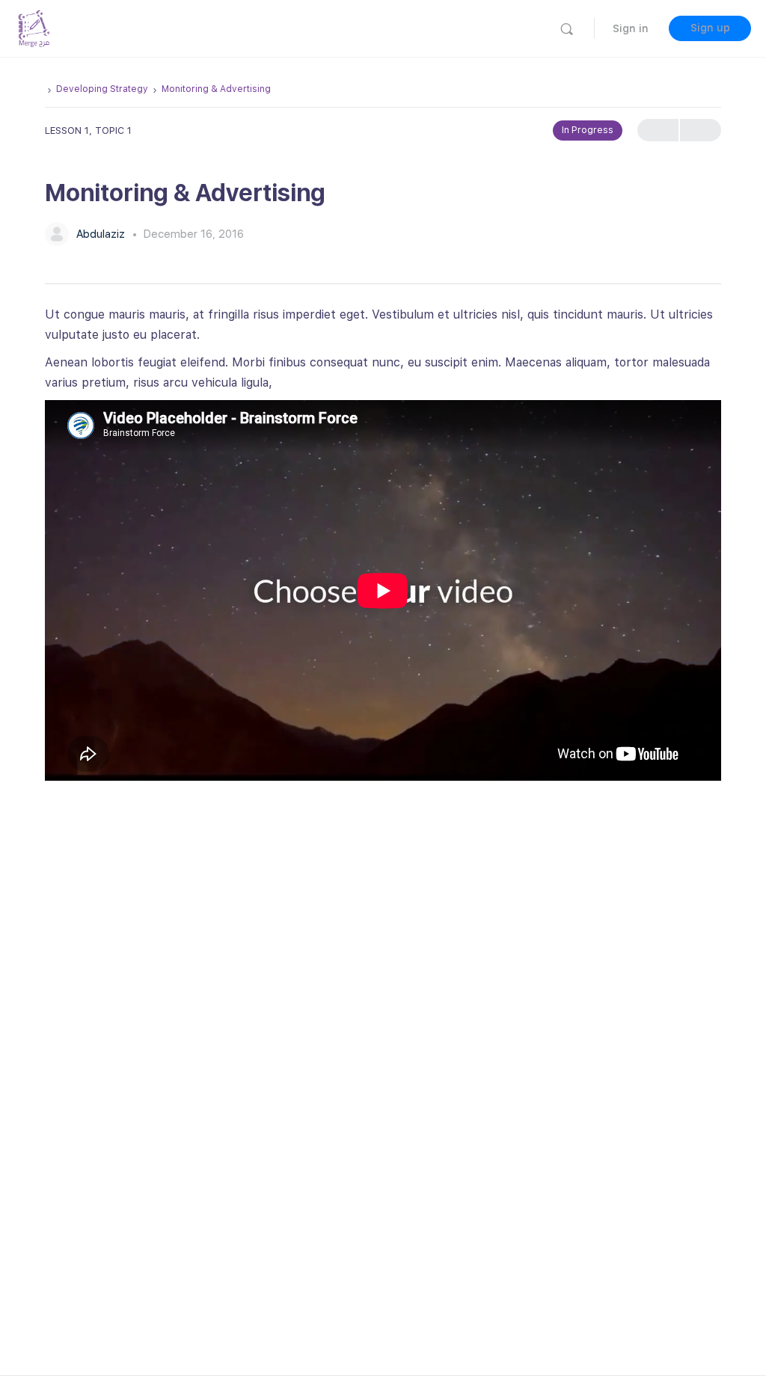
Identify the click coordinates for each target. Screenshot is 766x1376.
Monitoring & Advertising (216, 89)
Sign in (631, 28)
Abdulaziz (102, 234)
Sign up (710, 28)
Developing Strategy (102, 89)
